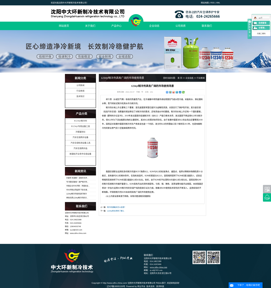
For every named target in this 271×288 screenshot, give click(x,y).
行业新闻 (80, 91)
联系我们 (207, 25)
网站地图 (205, 3)
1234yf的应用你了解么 (115, 211)
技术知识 (80, 96)
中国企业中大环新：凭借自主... (78, 186)
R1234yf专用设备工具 (80, 126)
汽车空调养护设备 (80, 137)
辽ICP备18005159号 (116, 286)
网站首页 (64, 25)
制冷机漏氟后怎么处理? (116, 207)
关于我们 (90, 25)
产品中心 (116, 25)
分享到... (262, 28)
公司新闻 (80, 85)
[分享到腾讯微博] (177, 92)
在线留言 (262, 23)
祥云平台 (141, 286)
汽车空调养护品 (80, 148)
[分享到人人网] (180, 92)
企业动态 (154, 25)
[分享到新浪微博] (173, 92)
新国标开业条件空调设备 (80, 154)
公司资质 (180, 25)
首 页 (180, 78)
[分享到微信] (183, 92)
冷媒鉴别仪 (80, 132)
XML (218, 3)
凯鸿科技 (160, 286)
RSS (212, 3)
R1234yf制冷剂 (80, 121)
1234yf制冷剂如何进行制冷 (76, 194)
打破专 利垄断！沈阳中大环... (77, 178)
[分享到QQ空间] (170, 92)
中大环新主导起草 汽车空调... (77, 190)
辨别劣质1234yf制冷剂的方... (77, 198)
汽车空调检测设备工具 (80, 143)
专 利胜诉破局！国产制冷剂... (77, 182)
